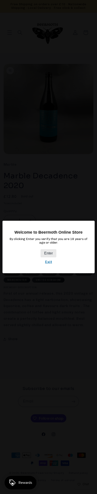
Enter (48, 253)
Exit (48, 262)
